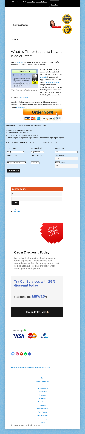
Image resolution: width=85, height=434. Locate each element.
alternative (43, 77)
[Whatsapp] (25, 354)
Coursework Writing (42, 388)
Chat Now (54, 5)
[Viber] (29, 354)
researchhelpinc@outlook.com (37, 2)
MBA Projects (42, 402)
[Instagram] (17, 354)
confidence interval (52, 82)
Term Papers (42, 398)
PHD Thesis (42, 405)
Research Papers (42, 408)
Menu (15, 39)
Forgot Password (18, 209)
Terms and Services (42, 415)
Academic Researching (42, 381)
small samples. (24, 97)
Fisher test (19, 62)
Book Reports (42, 385)
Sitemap (42, 422)
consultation (20, 107)
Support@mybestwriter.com (20, 367)
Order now (16, 211)
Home (42, 378)
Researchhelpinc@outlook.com (39, 367)
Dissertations (42, 395)
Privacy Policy (42, 419)
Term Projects (42, 412)
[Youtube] (21, 354)
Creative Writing (42, 391)
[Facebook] (13, 354)
